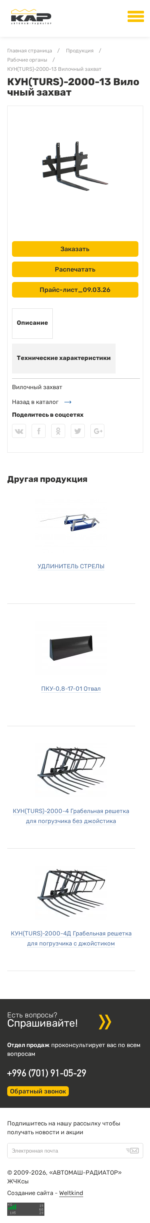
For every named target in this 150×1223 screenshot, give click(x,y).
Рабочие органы (27, 60)
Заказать (75, 249)
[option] (75, 166)
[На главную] (31, 24)
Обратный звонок (38, 1091)
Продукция (80, 51)
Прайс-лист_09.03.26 (75, 290)
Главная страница (29, 51)
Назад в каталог (35, 402)
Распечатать (75, 269)
